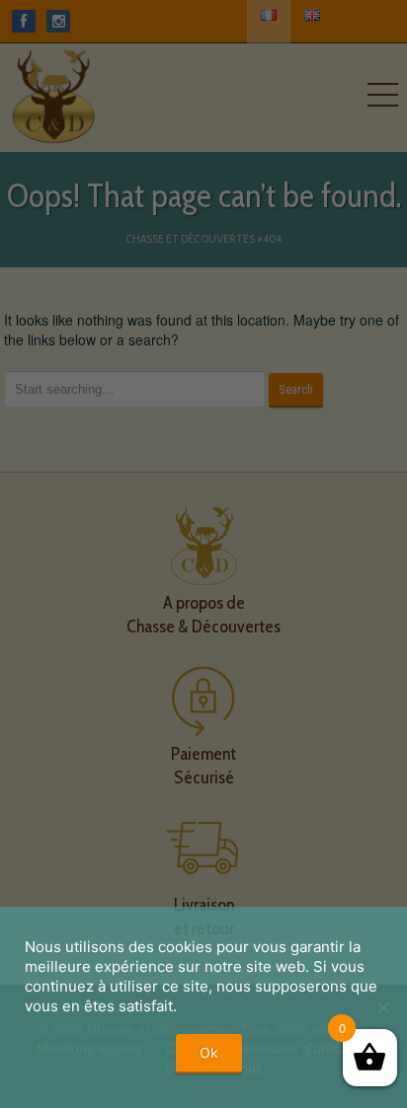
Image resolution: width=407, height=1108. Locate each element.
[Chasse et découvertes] (53, 92)
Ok (209, 1052)
